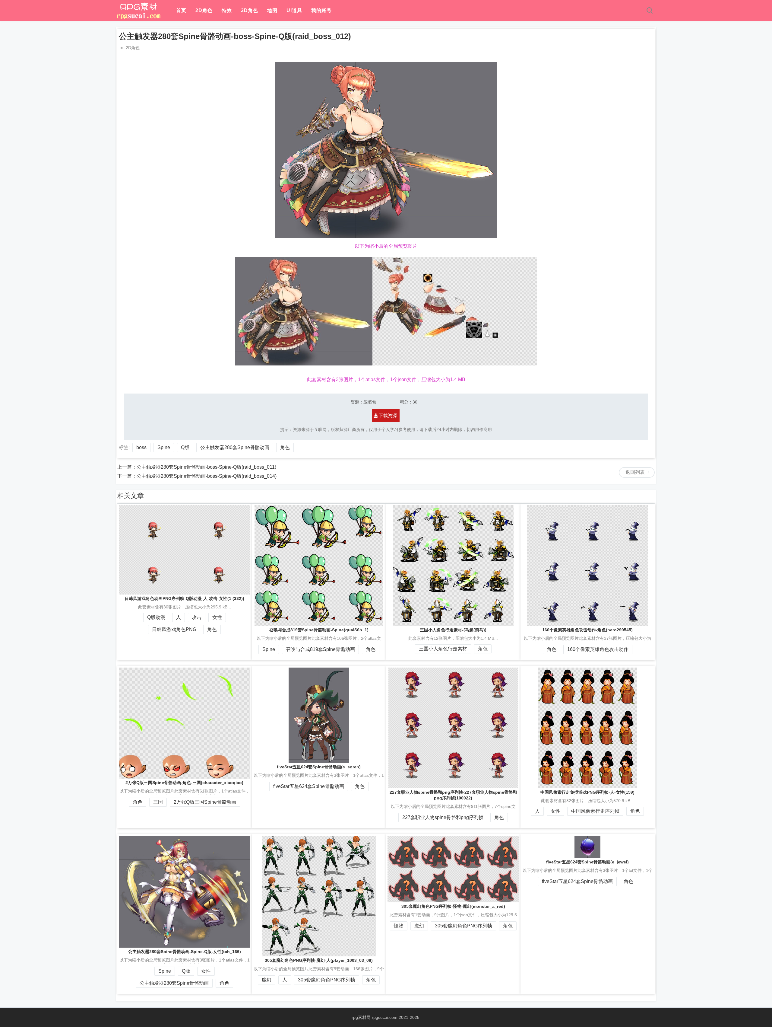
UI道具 (294, 10)
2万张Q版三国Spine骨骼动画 (205, 802)
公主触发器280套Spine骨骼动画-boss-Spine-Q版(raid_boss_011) (206, 467)
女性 (217, 617)
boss (141, 447)
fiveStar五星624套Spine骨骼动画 (308, 786)
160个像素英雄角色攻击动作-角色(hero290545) (587, 629)
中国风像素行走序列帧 (595, 811)
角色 (285, 447)
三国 (158, 802)
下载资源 (388, 415)
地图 (272, 10)
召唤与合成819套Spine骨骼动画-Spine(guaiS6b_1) (319, 629)
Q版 (185, 447)
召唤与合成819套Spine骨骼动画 (320, 649)
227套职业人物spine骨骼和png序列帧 (442, 817)
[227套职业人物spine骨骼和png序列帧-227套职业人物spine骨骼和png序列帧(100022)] (453, 728)
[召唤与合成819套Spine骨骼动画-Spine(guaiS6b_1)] (319, 566)
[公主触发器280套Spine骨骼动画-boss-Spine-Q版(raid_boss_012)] (138, 18)
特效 (227, 10)
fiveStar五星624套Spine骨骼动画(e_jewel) (587, 862)
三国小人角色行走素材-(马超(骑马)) (453, 629)
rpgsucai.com (384, 1017)
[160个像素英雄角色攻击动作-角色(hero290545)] (587, 566)
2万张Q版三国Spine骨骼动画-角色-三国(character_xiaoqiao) (184, 782)
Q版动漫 (156, 617)
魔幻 (266, 979)
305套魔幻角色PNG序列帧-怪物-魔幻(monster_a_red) (453, 906)
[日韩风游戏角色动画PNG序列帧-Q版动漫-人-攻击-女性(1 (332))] (184, 550)
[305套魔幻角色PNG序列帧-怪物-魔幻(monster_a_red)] (453, 870)
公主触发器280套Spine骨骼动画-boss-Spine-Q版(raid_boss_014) (207, 476)
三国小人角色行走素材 (443, 648)
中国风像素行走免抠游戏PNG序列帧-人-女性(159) (587, 792)
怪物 (398, 925)
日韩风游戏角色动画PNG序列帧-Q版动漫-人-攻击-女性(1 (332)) (184, 598)
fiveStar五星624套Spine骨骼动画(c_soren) (319, 766)
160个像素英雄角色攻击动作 (597, 649)
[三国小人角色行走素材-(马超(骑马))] (453, 566)
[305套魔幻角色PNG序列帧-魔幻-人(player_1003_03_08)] (319, 897)
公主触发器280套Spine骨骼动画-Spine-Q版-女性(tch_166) (184, 951)
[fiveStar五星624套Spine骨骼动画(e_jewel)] (587, 847)
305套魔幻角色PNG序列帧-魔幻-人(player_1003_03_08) (319, 960)
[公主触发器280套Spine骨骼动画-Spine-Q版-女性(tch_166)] (184, 892)
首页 (181, 10)
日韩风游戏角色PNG (174, 629)
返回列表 (635, 472)
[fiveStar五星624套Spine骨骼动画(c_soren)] (319, 716)
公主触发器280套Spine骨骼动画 (234, 447)
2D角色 (204, 10)
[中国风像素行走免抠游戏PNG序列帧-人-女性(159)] (587, 728)
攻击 (196, 617)
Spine (163, 447)
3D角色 (249, 10)
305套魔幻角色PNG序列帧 (326, 979)
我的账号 (321, 10)
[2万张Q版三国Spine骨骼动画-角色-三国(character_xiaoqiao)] (184, 724)
